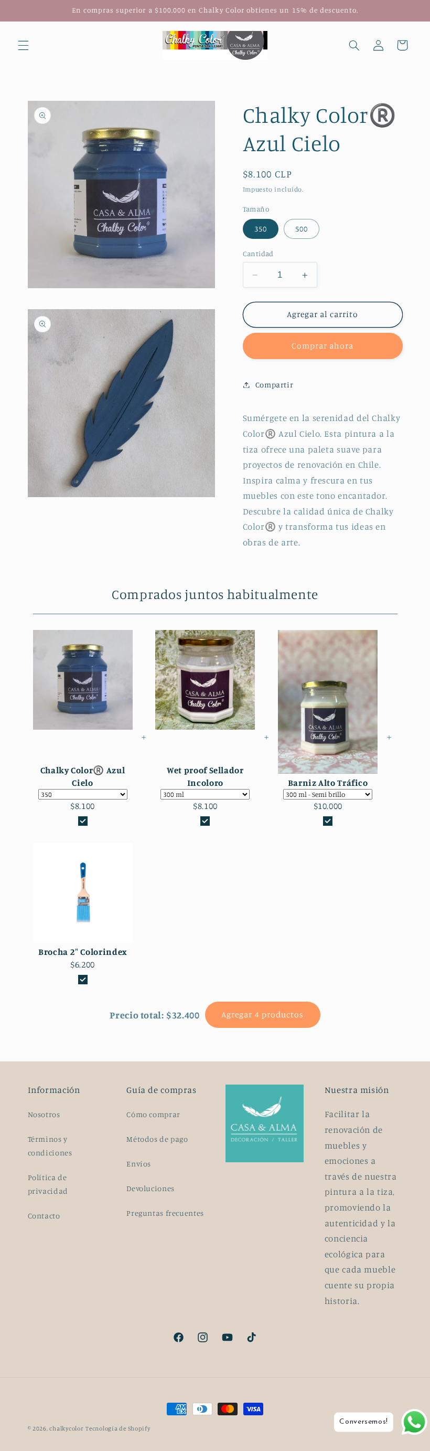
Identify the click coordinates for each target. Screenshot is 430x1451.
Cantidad (258, 253)
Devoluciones (150, 1188)
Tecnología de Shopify (117, 1428)
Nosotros (44, 1114)
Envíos (138, 1163)
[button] (23, 45)
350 (260, 228)
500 (301, 228)
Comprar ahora (323, 346)
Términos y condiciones (50, 1145)
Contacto (44, 1215)
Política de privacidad (48, 1184)
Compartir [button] (274, 384)
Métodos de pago (157, 1138)
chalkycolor (66, 1428)
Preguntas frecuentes (165, 1212)
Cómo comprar (153, 1114)
